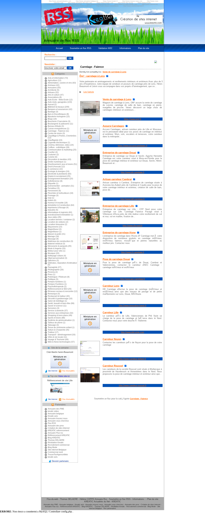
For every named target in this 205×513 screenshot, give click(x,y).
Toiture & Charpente (56, 330)
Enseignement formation (58, 179)
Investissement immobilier (59, 215)
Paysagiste (52, 267)
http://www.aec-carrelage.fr (132, 279)
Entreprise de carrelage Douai (119, 152)
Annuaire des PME (56, 409)
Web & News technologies (59, 342)
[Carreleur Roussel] (90, 381)
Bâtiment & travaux (56, 107)
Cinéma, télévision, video (59, 145)
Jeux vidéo (52, 217)
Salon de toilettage (56, 301)
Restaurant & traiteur (57, 296)
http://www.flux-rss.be (125, 3)
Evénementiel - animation (59, 186)
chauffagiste (53, 140)
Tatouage (52, 325)
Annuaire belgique (56, 414)
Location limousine (56, 224)
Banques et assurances (58, 109)
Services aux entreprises (58, 313)
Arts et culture (54, 95)
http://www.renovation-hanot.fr (132, 305)
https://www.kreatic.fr (110, 1)
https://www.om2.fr (132, 119)
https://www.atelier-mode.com (82, 6)
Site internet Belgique (57, 450)
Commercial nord (55, 452)
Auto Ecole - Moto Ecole (58, 100)
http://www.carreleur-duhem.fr (132, 359)
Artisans (51, 92)
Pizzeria (51, 272)
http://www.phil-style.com (132, 332)
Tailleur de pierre (55, 323)
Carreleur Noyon (112, 339)
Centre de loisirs (55, 133)
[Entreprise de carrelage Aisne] (90, 248)
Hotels (50, 200)
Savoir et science (55, 306)
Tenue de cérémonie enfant (60, 327)
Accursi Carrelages (113, 126)
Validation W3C (105, 48)
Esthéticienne (54, 181)
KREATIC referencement (58, 430)
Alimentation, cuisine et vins (60, 83)
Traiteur (51, 332)
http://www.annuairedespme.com (60, 1)
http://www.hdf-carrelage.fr (132, 199)
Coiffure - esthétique (56, 147)
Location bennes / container (60, 220)
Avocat (51, 104)
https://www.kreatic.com (105, 3)
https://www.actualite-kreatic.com (126, 4)
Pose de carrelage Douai (116, 259)
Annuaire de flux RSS (61, 41)
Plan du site (143, 48)
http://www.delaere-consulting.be (108, 6)
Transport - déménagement (59, 335)
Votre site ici (64, 376)
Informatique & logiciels (58, 212)
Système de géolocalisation (60, 320)
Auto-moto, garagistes (57, 102)
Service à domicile (56, 311)
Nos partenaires (109, 508)
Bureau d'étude (54, 126)
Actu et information (56, 78)
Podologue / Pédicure (57, 277)
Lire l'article (88, 92)
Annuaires (52, 88)
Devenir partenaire (60, 461)
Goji (49, 198)
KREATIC (88, 501)
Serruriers (52, 308)
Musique (51, 253)
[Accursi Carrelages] (90, 142)
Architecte (52, 90)
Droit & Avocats (54, 167)
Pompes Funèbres (56, 284)
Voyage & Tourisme (56, 339)
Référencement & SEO (57, 289)
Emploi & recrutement (57, 176)
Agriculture (52, 80)
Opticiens (52, 260)
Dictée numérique (55, 162)
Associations (53, 97)
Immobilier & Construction (59, 205)
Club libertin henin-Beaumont (60, 352)
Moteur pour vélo (55, 251)
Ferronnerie (53, 191)
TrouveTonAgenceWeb (58, 455)
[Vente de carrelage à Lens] (90, 115)
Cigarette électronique (57, 142)
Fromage (52, 195)
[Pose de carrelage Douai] (90, 275)
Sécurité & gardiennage (58, 299)
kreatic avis (52, 457)
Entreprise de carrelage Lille (118, 205)
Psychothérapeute (56, 286)
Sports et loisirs (54, 318)
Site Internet (52, 371)
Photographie (54, 270)
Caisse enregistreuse (57, 129)
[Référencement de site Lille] (60, 397)
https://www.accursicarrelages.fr (132, 145)
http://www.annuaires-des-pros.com (80, 3)
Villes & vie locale (55, 337)
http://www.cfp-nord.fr (132, 225)
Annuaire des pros (56, 426)
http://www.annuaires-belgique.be (87, 1)
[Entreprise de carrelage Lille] (90, 222)
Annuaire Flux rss (55, 433)
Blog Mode (52, 447)
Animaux (51, 85)
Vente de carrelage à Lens (114, 72)
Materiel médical (55, 244)
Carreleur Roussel (113, 365)
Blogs (50, 119)
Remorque (52, 294)
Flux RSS (52, 423)
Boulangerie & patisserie (58, 124)
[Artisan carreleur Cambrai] (90, 195)
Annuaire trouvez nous (57, 418)
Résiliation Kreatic (56, 442)
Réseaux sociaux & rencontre (60, 291)
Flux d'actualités (68, 371)
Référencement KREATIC (59, 435)
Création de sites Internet (59, 428)
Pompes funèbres (55, 282)
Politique (51, 279)
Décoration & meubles (57, 159)
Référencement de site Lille (60, 380)
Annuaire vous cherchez (58, 421)
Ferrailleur (52, 188)
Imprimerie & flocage (57, 208)
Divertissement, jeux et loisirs (60, 164)
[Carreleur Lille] (90, 328)
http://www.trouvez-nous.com (132, 1)
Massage (52, 239)
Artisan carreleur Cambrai (117, 179)
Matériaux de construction (59, 241)
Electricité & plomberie (57, 174)
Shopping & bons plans (58, 315)
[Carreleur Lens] (90, 301)
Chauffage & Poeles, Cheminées (62, 136)
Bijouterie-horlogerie (57, 116)
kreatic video (53, 411)
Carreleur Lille (111, 312)
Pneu (50, 274)
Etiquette (51, 183)
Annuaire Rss (101, 499)
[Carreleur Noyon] (90, 355)
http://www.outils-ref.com (73, 4)
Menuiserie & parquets (57, 246)
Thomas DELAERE (56, 440)
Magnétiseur (53, 229)
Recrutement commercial (59, 445)
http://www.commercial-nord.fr (133, 6)
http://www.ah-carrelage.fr (132, 172)
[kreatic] (125, 24)
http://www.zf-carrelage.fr (132, 252)
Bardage (51, 112)
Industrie (51, 210)
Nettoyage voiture (55, 256)
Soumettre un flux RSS (80, 48)
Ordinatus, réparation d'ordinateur (62, 263)
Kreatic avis (53, 416)
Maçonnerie (53, 227)
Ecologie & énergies (56, 171)
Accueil (59, 48)
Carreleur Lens (111, 285)
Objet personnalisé (56, 258)
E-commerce (53, 169)
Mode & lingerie (55, 248)
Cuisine (51, 157)
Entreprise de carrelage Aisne (119, 232)
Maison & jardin (54, 234)
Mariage (51, 236)
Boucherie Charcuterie (57, 121)
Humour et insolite (56, 203)
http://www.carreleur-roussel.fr (132, 385)
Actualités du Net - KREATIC (107, 501)
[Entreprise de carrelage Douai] (90, 168)
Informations (125, 48)
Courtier (51, 152)
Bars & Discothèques (57, 114)
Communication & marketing (60, 150)
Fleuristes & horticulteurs (58, 193)
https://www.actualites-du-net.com (98, 4)
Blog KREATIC (54, 438)
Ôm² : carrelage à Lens (92, 76)
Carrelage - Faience (56, 131)
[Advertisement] (175, 101)
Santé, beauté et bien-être (59, 303)
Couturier (52, 155)
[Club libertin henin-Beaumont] (60, 368)
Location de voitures (56, 222)
